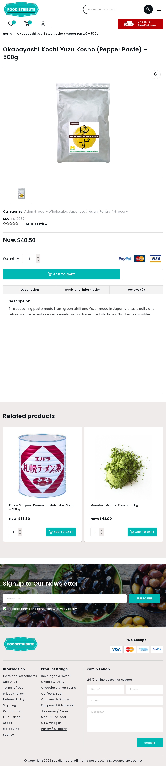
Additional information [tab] (83, 290)
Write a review (36, 224)
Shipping (9, 705)
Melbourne (11, 729)
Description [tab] (30, 290)
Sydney (8, 735)
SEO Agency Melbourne (124, 761)
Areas (7, 723)
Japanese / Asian (83, 211)
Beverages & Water (56, 676)
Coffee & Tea (51, 694)
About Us (10, 682)
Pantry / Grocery (113, 211)
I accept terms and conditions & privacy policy (42, 609)
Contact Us (11, 711)
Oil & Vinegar (51, 723)
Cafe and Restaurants (20, 676)
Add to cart (64, 274)
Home (7, 34)
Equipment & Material (57, 705)
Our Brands (11, 717)
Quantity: (11, 258)
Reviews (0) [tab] (136, 290)
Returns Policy (13, 699)
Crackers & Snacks (55, 699)
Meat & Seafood (53, 717)
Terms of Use (13, 688)
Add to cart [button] (63, 532)
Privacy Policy (13, 694)
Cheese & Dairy (52, 682)
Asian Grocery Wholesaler (45, 211)
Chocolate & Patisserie (58, 688)
